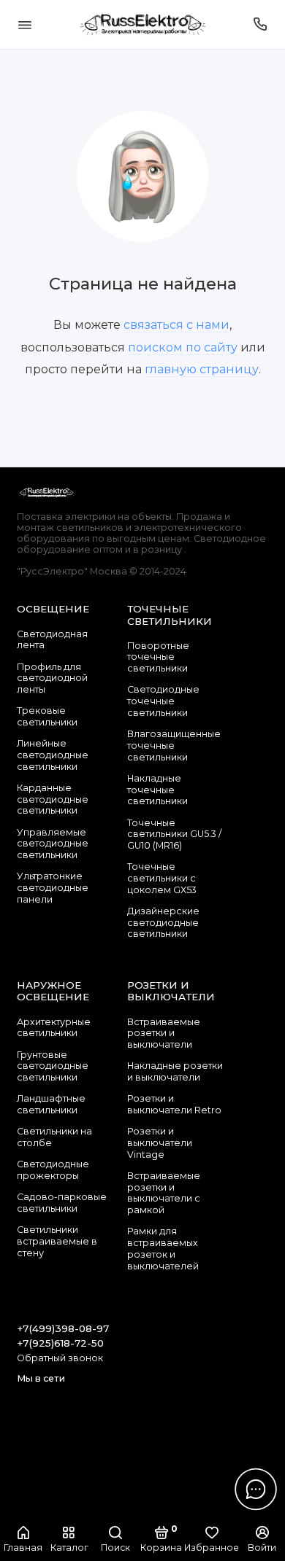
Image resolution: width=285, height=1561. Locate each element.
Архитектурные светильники (54, 1027)
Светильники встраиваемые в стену (57, 1241)
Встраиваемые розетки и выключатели (163, 1033)
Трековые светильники (47, 716)
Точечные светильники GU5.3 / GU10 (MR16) (174, 834)
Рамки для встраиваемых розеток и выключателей (163, 1248)
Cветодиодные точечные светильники (163, 700)
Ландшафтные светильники (51, 1104)
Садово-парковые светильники (62, 1202)
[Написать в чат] (256, 1489)
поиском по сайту (183, 347)
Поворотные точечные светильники (158, 657)
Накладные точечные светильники (157, 789)
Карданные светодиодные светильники (52, 799)
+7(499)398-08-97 (63, 1328)
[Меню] (25, 24)
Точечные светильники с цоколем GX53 (162, 878)
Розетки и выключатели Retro (174, 1104)
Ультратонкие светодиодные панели (52, 887)
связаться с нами (176, 324)
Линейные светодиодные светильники (52, 754)
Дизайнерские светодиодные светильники (163, 922)
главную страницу (202, 369)
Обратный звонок (60, 1357)
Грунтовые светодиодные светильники (52, 1066)
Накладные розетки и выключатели (175, 1071)
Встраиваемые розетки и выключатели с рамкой (163, 1192)
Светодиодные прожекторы (53, 1170)
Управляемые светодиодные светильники (52, 843)
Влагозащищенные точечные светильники (174, 745)
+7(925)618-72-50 (60, 1343)
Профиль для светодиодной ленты (52, 678)
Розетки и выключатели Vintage (159, 1142)
